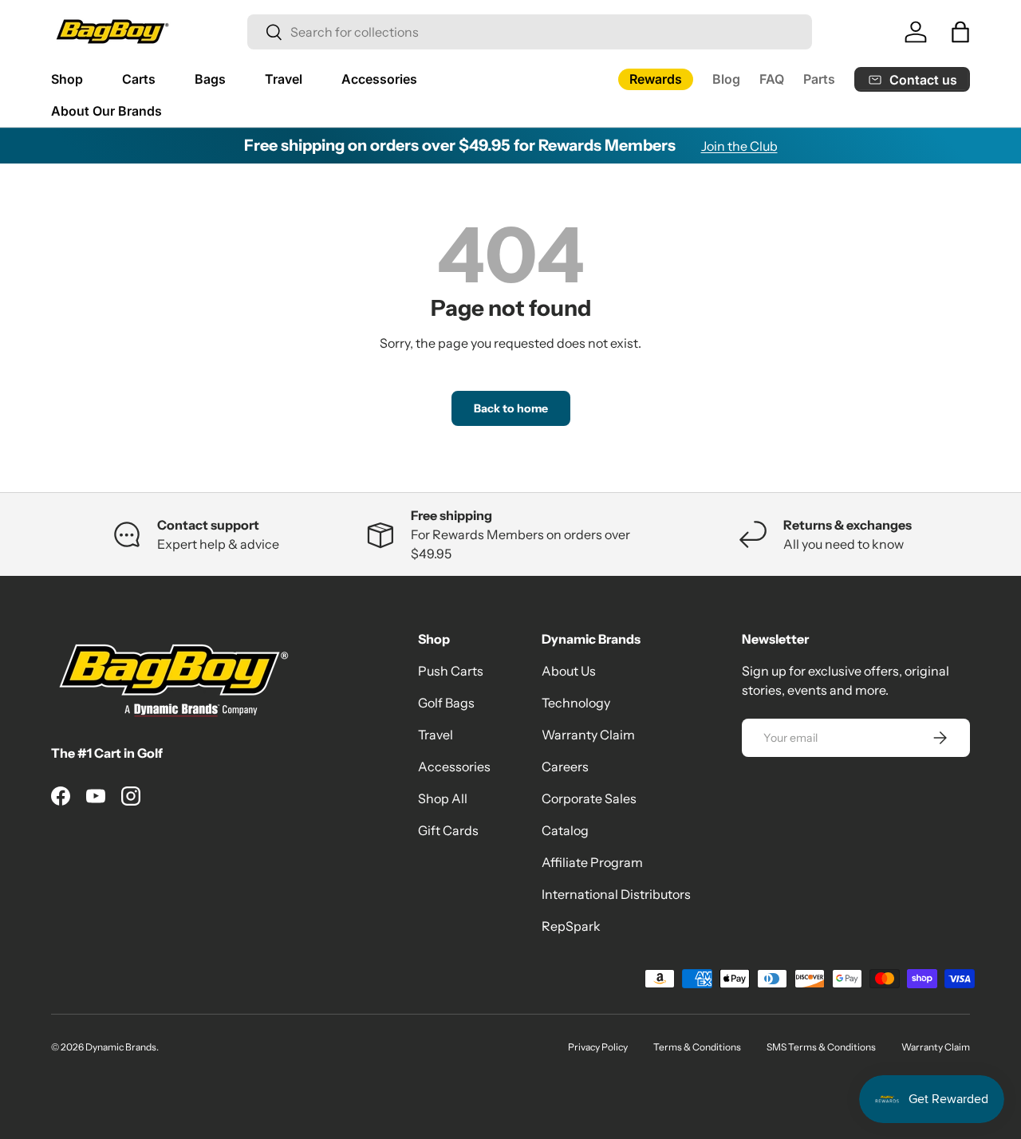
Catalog (565, 830)
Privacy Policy (598, 1047)
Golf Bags (446, 703)
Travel (283, 79)
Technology (576, 703)
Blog (726, 79)
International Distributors (616, 894)
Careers (565, 766)
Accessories (379, 79)
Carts (139, 79)
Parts (819, 79)
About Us (569, 671)
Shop (67, 79)
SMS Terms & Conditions (821, 1047)
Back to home (511, 408)
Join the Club (739, 146)
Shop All (442, 798)
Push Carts (450, 671)
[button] (960, 31)
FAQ (771, 79)
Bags (210, 79)
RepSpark (571, 926)
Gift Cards (448, 830)
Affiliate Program (592, 862)
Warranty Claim (588, 735)
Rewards (655, 79)
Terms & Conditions (697, 1047)
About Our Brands (106, 111)
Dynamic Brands (120, 1047)
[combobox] (529, 31)
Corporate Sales (589, 798)
